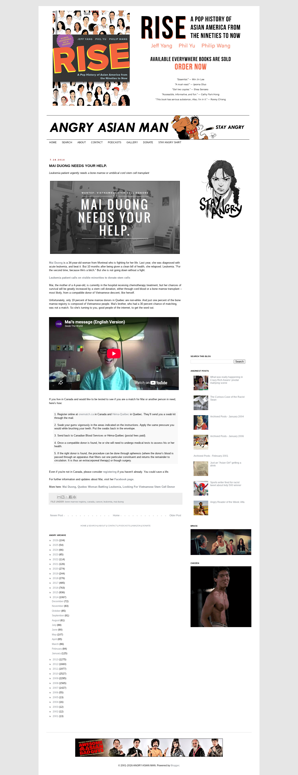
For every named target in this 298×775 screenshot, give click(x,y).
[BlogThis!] (63, 497)
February (57, 648)
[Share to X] (67, 497)
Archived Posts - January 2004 (227, 416)
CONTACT (97, 142)
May (54, 634)
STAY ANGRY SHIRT (169, 142)
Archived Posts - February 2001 (211, 455)
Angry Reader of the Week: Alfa (227, 502)
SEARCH (67, 142)
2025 (56, 545)
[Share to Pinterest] (74, 497)
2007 (56, 687)
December (58, 601)
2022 (56, 559)
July (54, 625)
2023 (56, 554)
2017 (56, 583)
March (55, 644)
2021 (56, 564)
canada (90, 501)
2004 (56, 702)
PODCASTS (114, 142)
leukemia (108, 501)
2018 (56, 578)
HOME (53, 142)
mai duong (119, 501)
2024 (56, 549)
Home (116, 515)
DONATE (148, 142)
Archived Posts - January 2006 (227, 436)
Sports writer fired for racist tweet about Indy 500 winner (225, 484)
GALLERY (132, 142)
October (56, 610)
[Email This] (59, 497)
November (58, 606)
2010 (56, 673)
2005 (56, 697)
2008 (56, 683)
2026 (56, 540)
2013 (56, 659)
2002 (56, 711)
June (55, 629)
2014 (56, 597)
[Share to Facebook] (71, 497)
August (56, 620)
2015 (56, 592)
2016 (56, 587)
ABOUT (81, 142)
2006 (56, 692)
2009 (56, 678)
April (55, 639)
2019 (56, 573)
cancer (99, 501)
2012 (56, 664)
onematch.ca (86, 414)
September (58, 615)
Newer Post (56, 515)
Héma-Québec (120, 414)
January (56, 653)
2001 (56, 716)
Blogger (175, 765)
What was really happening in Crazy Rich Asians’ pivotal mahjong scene (226, 380)
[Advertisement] (221, 287)
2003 (56, 707)
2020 (56, 568)
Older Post (175, 515)
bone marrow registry (75, 501)
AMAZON (136, 526)
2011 (56, 668)
